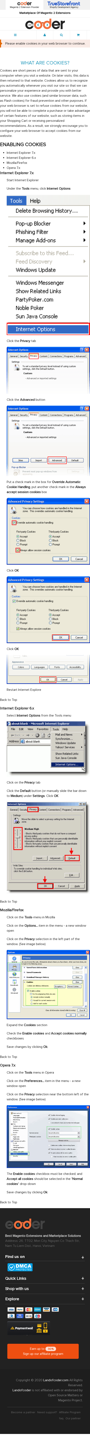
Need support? (47, 1412)
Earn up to (43, 1351)
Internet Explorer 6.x (21, 158)
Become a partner (23, 1412)
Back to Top (8, 700)
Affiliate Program (70, 1412)
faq (61, 1418)
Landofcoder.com (56, 1380)
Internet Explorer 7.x (21, 153)
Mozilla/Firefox (17, 163)
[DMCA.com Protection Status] (45, 1267)
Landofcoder (22, 1390)
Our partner (73, 1418)
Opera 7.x (13, 168)
